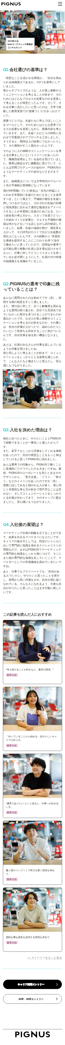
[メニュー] (60, 4)
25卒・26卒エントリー (31, 999)
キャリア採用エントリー (31, 984)
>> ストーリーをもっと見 (43, 958)
